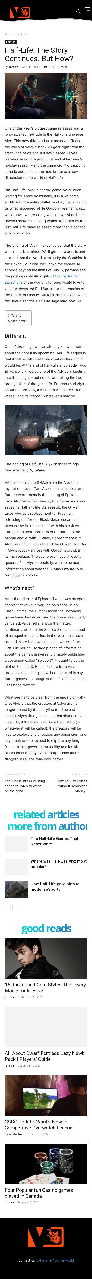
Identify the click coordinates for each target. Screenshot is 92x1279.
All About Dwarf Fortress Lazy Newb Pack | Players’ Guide (45, 1056)
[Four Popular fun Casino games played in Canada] (46, 1164)
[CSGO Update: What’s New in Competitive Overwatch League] (46, 1095)
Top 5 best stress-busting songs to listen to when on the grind (25, 786)
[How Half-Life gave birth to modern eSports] (16, 889)
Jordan (13, 67)
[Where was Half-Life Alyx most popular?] (16, 867)
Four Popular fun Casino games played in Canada (39, 1193)
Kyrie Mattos (13, 1134)
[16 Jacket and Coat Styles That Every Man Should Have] (46, 958)
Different (14, 315)
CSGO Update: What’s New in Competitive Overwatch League (38, 1125)
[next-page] (15, 907)
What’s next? (17, 321)
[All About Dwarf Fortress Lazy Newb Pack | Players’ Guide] (46, 1027)
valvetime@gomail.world (55, 1260)
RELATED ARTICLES (46, 814)
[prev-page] (8, 907)
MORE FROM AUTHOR (48, 826)
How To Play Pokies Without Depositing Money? (72, 786)
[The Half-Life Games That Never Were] (16, 844)
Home (9, 34)
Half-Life (23, 34)
